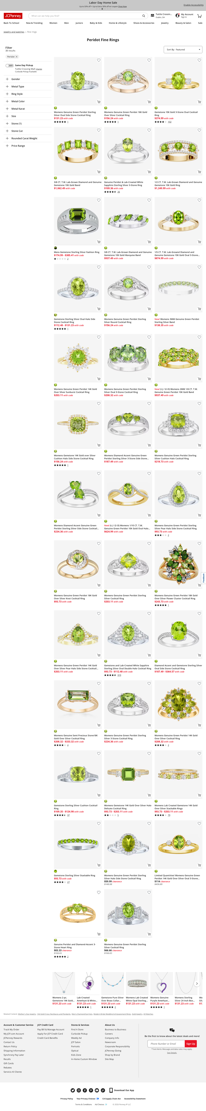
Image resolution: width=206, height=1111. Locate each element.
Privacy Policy (66, 1098)
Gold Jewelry (137, 1014)
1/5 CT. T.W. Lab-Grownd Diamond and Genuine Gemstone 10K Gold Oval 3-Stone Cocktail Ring (176, 254)
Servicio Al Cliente (13, 1071)
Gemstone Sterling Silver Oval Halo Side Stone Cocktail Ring (74, 321)
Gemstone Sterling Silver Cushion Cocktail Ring (75, 807)
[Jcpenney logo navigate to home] (13, 16)
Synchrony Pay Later (14, 1054)
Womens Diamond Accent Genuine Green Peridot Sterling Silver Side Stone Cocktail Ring (75, 527)
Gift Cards (9, 1063)
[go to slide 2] (99, 9)
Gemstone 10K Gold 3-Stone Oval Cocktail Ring (176, 114)
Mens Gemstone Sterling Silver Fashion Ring (76, 252)
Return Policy (10, 1046)
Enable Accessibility (194, 4)
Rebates (8, 1067)
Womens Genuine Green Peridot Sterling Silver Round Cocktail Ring (125, 321)
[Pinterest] (91, 1090)
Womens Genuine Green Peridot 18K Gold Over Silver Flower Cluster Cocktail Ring (176, 597)
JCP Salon (76, 1042)
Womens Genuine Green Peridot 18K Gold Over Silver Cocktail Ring (125, 114)
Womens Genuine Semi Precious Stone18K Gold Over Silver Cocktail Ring (76, 737)
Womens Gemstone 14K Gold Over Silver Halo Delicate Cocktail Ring (127, 807)
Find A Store (77, 1029)
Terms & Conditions (83, 1104)
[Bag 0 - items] (199, 16)
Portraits (75, 1046)
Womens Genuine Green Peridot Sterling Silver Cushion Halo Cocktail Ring (175, 457)
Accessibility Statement (135, 1098)
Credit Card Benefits (47, 1037)
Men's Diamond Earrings (82, 1014)
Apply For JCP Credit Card (50, 1033)
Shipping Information (14, 1050)
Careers (109, 1033)
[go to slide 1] (97, 9)
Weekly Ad (76, 1037)
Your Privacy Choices (86, 1098)
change (39, 69)
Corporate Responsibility (117, 1046)
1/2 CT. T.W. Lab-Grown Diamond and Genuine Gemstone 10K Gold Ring (178, 184)
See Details (172, 1052)
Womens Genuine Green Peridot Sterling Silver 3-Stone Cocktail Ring (125, 737)
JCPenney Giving (113, 1050)
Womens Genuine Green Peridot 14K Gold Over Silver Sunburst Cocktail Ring (75, 391)
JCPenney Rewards (13, 1037)
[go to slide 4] (105, 9)
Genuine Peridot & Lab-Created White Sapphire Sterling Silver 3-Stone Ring (123, 184)
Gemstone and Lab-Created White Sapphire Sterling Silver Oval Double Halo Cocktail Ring (127, 667)
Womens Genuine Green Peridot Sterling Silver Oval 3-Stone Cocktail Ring (125, 391)
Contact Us (9, 1042)
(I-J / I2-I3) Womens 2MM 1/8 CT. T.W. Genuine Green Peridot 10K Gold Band (176, 391)
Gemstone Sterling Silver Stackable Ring (74, 875)
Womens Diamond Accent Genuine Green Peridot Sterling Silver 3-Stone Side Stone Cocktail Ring (125, 457)
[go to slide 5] (107, 9)
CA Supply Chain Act (111, 1098)
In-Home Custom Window (84, 1059)
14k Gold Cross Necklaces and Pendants (54, 1014)
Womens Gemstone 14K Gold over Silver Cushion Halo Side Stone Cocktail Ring (74, 457)
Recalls (7, 1059)
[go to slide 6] (110, 9)
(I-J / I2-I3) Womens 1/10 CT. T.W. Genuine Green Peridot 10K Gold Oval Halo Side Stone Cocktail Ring (126, 527)
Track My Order (11, 1029)
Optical (74, 1050)
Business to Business (115, 1029)
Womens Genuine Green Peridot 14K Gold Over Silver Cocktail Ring (176, 737)
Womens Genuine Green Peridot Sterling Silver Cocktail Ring (125, 597)
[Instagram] (79, 1090)
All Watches (148, 1014)
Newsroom (110, 1042)
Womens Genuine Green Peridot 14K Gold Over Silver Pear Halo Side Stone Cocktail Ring (75, 667)
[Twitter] (73, 1090)
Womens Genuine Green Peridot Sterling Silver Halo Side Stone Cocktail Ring (125, 877)
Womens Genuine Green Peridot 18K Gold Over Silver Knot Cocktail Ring (75, 597)
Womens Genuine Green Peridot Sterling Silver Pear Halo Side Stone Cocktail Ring (176, 527)
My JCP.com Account (14, 1033)
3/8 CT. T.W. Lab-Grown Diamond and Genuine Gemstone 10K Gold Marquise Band (128, 254)
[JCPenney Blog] (103, 1090)
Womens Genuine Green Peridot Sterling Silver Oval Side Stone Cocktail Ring (75, 114)
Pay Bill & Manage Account (50, 1029)
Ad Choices (99, 1104)
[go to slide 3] (102, 9)
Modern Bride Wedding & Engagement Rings (112, 1014)
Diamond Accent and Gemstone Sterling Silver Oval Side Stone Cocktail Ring (178, 667)
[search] (145, 16)
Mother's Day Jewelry (27, 1014)
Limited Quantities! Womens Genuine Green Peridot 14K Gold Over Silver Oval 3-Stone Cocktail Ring (177, 877)
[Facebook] (85, 1090)
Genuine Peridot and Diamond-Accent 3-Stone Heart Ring (75, 946)
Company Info (112, 1037)
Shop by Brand (112, 1054)
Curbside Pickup (79, 1033)
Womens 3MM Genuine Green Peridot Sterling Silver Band (177, 321)
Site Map (109, 1059)
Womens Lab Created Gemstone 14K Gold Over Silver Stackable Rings (176, 807)
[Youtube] (97, 1090)
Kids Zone (76, 1054)
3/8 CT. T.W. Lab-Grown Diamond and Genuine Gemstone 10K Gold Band (77, 184)
